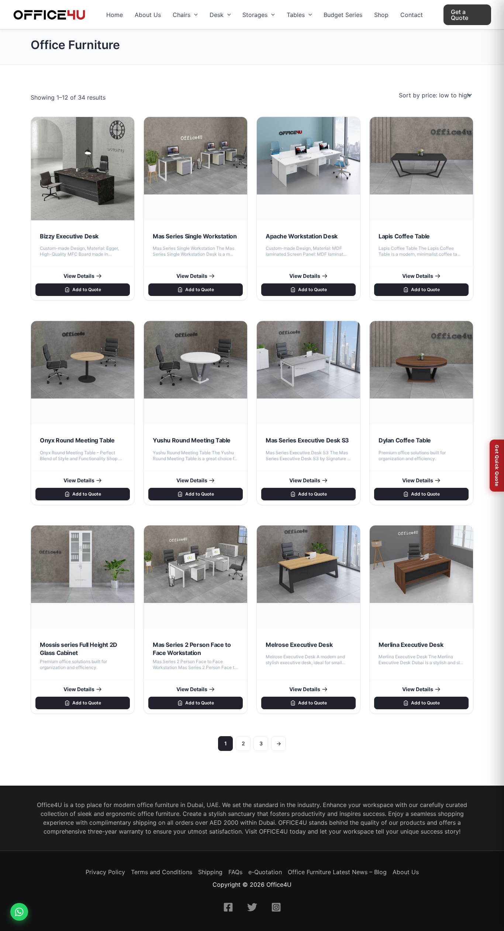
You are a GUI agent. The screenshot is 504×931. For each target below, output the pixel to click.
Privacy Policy (105, 872)
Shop (381, 14)
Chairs (181, 14)
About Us (148, 14)
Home (114, 14)
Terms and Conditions (161, 872)
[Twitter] (252, 907)
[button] (194, 15)
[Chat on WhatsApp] (19, 912)
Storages (254, 14)
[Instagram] (276, 907)
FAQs (235, 872)
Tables (296, 14)
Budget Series (343, 14)
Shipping (210, 872)
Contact (411, 14)
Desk (217, 14)
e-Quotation (265, 872)
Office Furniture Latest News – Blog (337, 872)
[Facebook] (228, 907)
